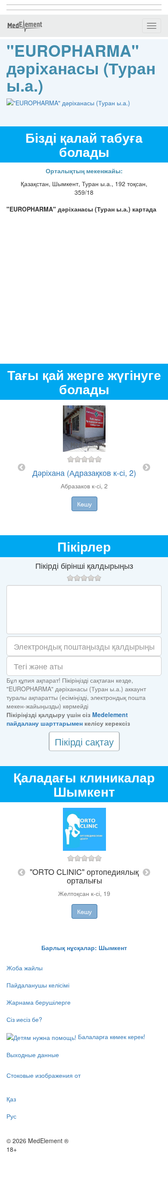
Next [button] (146, 467)
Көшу (84, 504)
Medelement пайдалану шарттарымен (67, 718)
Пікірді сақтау (84, 741)
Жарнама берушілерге (38, 1002)
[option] (84, 467)
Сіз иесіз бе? (24, 1019)
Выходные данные (32, 1054)
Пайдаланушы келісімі (37, 985)
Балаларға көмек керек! (110, 1036)
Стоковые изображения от (43, 1075)
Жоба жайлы (24, 967)
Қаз (11, 1099)
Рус (11, 1116)
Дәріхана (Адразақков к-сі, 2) (84, 472)
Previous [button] (21, 467)
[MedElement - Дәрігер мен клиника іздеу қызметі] (24, 26)
